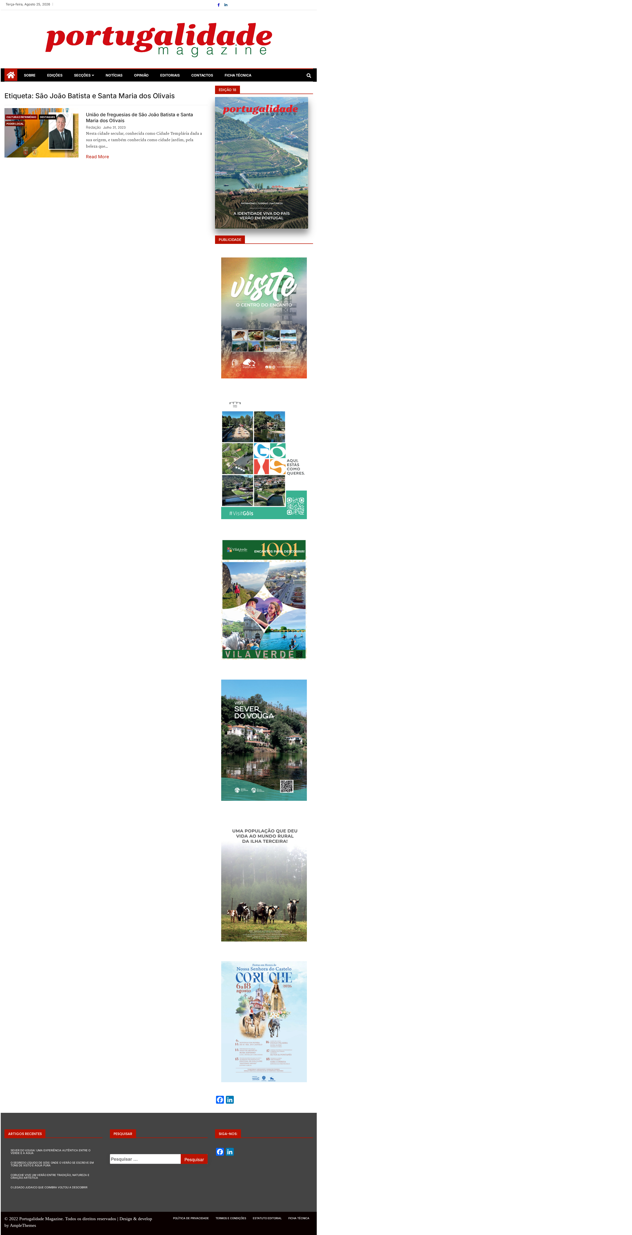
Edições (54, 75)
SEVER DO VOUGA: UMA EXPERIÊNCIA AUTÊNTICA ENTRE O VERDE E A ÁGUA (50, 1152)
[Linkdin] (225, 5)
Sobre (30, 75)
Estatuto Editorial (267, 1218)
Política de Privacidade (191, 1218)
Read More (97, 156)
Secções (82, 75)
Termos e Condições (231, 1218)
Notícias (114, 75)
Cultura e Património (21, 117)
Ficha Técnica (238, 75)
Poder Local (15, 123)
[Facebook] (219, 5)
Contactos (202, 75)
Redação (93, 127)
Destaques (47, 117)
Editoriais (170, 75)
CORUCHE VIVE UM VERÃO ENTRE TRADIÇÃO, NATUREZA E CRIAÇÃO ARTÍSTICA (50, 1176)
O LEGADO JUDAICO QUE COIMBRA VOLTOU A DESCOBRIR (49, 1187)
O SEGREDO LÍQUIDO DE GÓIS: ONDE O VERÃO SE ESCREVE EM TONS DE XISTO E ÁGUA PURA (52, 1164)
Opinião (141, 75)
